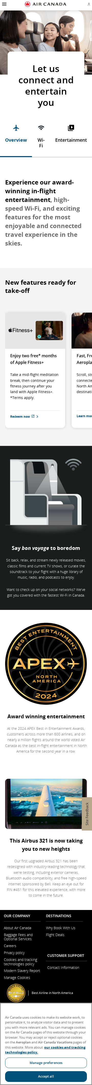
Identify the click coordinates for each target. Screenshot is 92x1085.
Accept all (46, 1076)
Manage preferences (46, 1062)
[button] (3, 4)
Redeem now (31, 416)
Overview (16, 140)
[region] (46, 1044)
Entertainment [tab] (71, 140)
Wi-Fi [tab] (41, 143)
